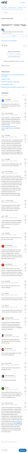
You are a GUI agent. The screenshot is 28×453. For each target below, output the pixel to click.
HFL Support (4, 7)
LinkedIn (6, 45)
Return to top (4, 65)
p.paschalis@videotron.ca (7, 126)
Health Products (12, 7)
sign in (6, 441)
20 (26, 46)
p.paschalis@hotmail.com (7, 128)
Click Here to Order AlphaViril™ (9, 40)
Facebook (2, 45)
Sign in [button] (23, 2)
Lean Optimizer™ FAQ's (7, 84)
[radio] (10, 54)
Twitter (4, 45)
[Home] (4, 3)
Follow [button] (14, 35)
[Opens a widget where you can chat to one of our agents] (23, 450)
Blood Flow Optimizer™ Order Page (10, 81)
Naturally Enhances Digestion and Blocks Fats (13, 87)
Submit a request (20, 61)
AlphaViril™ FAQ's (5, 79)
